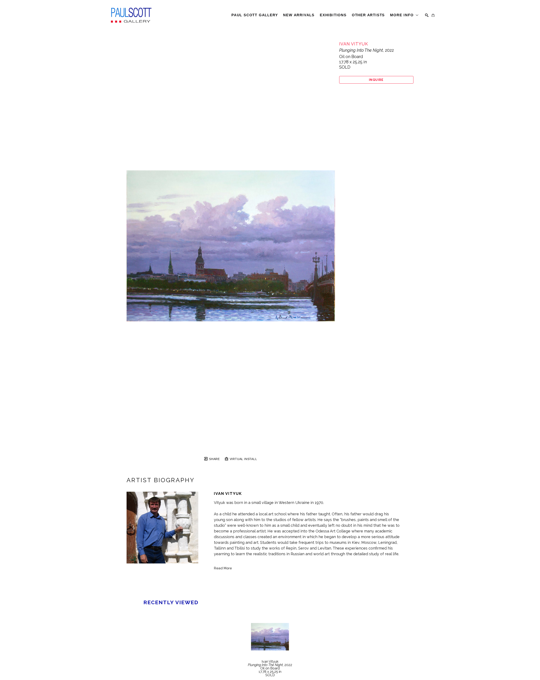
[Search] (426, 15)
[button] (404, 15)
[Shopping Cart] (433, 15)
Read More (223, 568)
